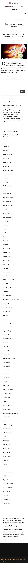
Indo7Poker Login (8, 389)
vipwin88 (5, 209)
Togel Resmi (6, 503)
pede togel (6, 440)
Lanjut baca (14, 78)
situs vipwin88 (7, 276)
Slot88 (5, 468)
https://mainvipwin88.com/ (11, 299)
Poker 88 (5, 401)
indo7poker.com (7, 476)
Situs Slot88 (6, 229)
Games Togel (14, 31)
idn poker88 (6, 397)
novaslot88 (6, 244)
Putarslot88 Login (8, 197)
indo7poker (6, 350)
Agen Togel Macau (8, 288)
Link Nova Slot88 (7, 154)
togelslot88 (6, 213)
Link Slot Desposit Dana (9, 280)
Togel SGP (6, 146)
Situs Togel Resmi (8, 472)
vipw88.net (6, 303)
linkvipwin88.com (8, 339)
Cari (4, 89)
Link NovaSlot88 (7, 162)
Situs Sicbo (6, 421)
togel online (6, 452)
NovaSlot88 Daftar (8, 170)
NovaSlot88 (6, 158)
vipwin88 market (7, 307)
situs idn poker (7, 429)
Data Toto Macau (8, 409)
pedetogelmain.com (9, 327)
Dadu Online (6, 417)
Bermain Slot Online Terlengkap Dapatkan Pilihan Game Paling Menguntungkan (12, 107)
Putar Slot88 (6, 354)
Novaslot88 (6, 522)
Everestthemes (11, 561)
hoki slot (5, 315)
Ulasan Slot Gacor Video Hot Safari (13, 111)
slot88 (4, 233)
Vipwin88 (5, 225)
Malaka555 (6, 291)
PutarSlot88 (6, 362)
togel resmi (6, 319)
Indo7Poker (6, 386)
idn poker (5, 382)
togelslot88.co (7, 335)
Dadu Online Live (7, 405)
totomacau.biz (7, 193)
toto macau (6, 248)
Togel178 (5, 237)
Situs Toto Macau (8, 484)
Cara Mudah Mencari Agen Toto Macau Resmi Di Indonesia (14, 35)
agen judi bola (7, 217)
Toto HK (5, 464)
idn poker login (7, 393)
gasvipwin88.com (8, 205)
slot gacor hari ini (8, 190)
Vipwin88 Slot (7, 499)
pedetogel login (7, 252)
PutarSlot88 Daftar (8, 174)
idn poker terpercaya (9, 323)
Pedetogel (6, 150)
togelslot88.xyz (7, 331)
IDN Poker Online (7, 186)
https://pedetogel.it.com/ (10, 413)
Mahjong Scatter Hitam (9, 358)
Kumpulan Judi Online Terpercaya (14, 7)
